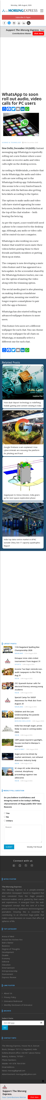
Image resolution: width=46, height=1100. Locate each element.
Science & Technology (11, 142)
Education (6, 964)
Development (8, 952)
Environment (7, 974)
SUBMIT (9, 847)
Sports (18, 664)
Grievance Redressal (13, 1001)
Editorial (5, 961)
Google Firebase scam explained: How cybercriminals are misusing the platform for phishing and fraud (21, 450)
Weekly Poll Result (34, 847)
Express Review (9, 977)
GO (5, 1027)
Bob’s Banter (7, 942)
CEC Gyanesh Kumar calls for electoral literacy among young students (29, 686)
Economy (6, 958)
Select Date (7, 1018)
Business (6, 946)
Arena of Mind (8, 936)
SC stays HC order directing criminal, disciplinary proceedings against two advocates (27, 773)
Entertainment (8, 967)
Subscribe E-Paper (23, 17)
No (7, 817)
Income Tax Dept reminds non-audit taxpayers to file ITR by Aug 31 (29, 672)
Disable (5, 955)
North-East (20, 749)
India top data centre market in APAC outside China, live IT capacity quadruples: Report (22, 542)
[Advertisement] (23, 64)
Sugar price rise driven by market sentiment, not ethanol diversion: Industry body (29, 757)
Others (9, 820)
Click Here (38, 33)
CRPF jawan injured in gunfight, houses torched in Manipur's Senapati (29, 743)
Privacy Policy (10, 997)
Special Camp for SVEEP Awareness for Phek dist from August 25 (28, 700)
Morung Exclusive (23, 721)
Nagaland (19, 653)
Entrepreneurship (9, 971)
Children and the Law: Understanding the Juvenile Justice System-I (27, 714)
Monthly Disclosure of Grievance (18, 1005)
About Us (8, 993)
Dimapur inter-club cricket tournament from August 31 (27, 660)
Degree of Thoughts (11, 949)
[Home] (21, 10)
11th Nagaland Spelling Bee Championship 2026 (27, 648)
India (17, 678)
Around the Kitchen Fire (12, 939)
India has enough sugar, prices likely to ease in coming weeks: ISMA (28, 728)
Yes (8, 813)
